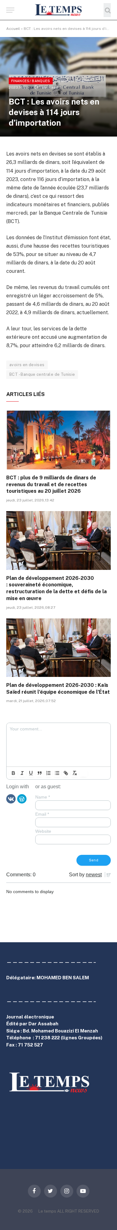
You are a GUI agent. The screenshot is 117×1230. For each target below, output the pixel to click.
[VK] (11, 798)
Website (43, 831)
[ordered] (48, 773)
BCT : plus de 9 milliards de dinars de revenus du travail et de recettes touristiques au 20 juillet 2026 (51, 484)
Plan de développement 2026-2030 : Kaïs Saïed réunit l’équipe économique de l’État (58, 688)
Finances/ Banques (30, 81)
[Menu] (10, 10)
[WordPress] (22, 798)
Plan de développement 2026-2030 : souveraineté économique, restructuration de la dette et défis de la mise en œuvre (56, 588)
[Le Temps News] (59, 10)
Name (42, 796)
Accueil (13, 28)
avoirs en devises (27, 364)
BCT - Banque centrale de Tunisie (42, 374)
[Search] (107, 10)
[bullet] (57, 773)
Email (42, 814)
